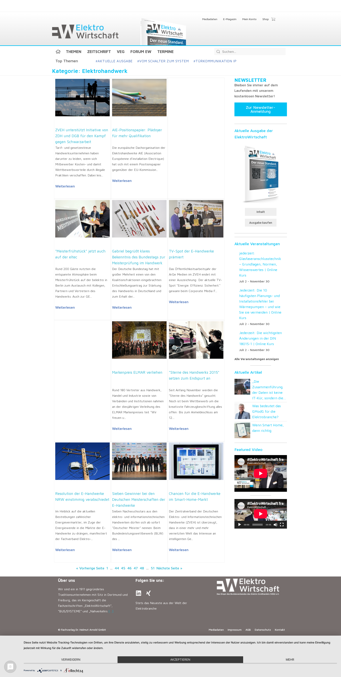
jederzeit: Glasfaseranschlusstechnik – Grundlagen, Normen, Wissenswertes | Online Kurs (260, 264)
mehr (290, 659)
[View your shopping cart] (273, 19)
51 (153, 568)
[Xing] (148, 593)
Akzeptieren (180, 659)
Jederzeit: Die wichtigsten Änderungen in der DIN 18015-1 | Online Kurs (260, 338)
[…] (111, 611)
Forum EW (140, 51)
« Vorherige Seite (90, 568)
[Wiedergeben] (240, 525)
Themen (73, 51)
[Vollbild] (282, 525)
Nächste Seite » (169, 568)
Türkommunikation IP (215, 61)
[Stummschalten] (275, 525)
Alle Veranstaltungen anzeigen (256, 359)
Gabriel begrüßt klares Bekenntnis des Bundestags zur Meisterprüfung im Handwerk (138, 257)
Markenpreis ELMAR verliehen (137, 372)
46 (129, 568)
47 (136, 568)
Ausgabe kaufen (260, 222)
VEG (121, 51)
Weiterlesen (65, 186)
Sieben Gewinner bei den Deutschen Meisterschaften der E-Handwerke (138, 499)
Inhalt (261, 211)
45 (123, 568)
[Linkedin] (138, 593)
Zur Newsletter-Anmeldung (260, 109)
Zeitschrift (99, 51)
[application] (260, 514)
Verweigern (70, 659)
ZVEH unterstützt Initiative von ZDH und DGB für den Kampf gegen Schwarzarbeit (81, 136)
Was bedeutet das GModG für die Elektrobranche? (266, 411)
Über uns (66, 580)
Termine (165, 51)
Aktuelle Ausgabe (114, 61)
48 (142, 568)
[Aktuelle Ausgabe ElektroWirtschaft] (260, 173)
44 (117, 568)
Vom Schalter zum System (163, 61)
